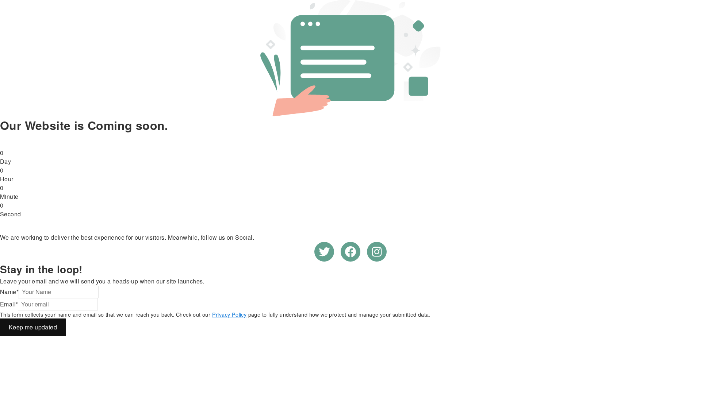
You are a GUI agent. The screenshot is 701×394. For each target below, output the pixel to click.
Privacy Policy (229, 314)
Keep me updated (33, 327)
